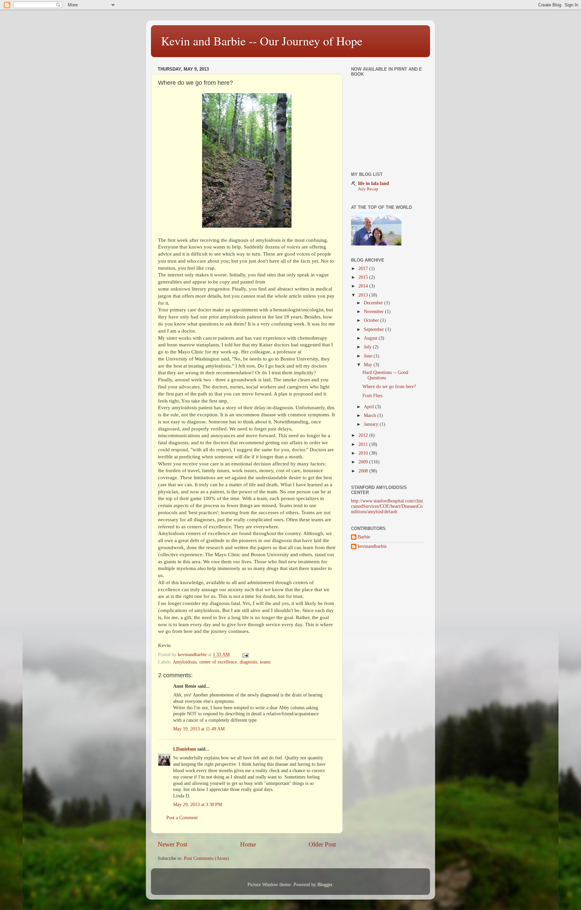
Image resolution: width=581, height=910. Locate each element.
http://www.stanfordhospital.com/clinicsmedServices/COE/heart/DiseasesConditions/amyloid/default (387, 506)
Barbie (364, 536)
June (369, 355)
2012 (363, 435)
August (371, 338)
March (370, 415)
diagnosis (248, 662)
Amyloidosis (185, 662)
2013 (363, 295)
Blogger (324, 884)
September (374, 329)
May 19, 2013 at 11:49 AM (199, 728)
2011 (363, 444)
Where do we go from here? (389, 386)
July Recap (368, 189)
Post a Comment (182, 817)
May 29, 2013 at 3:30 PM (197, 804)
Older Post (322, 844)
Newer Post (172, 844)
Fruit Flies (372, 395)
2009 (363, 461)
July (368, 346)
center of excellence (218, 662)
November (374, 311)
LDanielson (184, 749)
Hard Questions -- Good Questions (385, 375)
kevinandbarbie (372, 546)
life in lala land (373, 183)
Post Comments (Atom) (206, 858)
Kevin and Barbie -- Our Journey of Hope (261, 41)
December (374, 302)
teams (265, 662)
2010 (363, 453)
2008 (363, 470)
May (369, 364)
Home (248, 844)
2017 (363, 268)
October (372, 320)
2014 (363, 286)
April (369, 406)
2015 (363, 277)
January (372, 424)
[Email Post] (245, 654)
